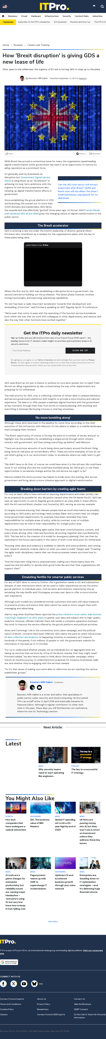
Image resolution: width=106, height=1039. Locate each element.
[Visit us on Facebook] (3, 984)
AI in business (60, 22)
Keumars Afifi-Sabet (38, 78)
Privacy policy (43, 1004)
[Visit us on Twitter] (13, 984)
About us (41, 999)
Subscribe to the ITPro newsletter (34, 22)
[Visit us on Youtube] (24, 984)
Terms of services (45, 360)
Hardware (36, 16)
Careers (3, 1014)
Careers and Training (39, 45)
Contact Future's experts (12, 999)
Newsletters (42, 1009)
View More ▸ (53, 922)
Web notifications (82, 1004)
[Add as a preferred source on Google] (9, 962)
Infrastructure (52, 16)
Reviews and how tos (80, 22)
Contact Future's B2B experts (51, 1014)
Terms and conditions (10, 1004)
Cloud (24, 16)
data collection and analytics (23, 637)
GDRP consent (81, 1009)
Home (6, 45)
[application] (53, 264)
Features (82, 78)
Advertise (98, 16)
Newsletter (96, 154)
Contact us (79, 999)
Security (67, 16)
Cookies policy (7, 1009)
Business (12, 16)
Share (11, 154)
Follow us (82, 154)
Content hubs (82, 16)
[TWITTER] (33, 687)
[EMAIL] (40, 687)
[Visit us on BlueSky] (33, 984)
